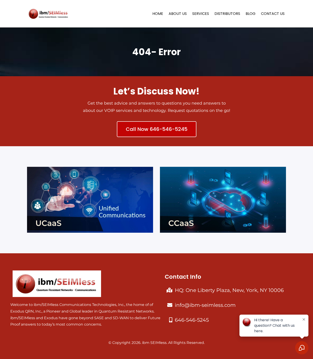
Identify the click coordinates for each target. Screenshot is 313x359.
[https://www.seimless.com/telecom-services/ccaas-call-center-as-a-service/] (223, 200)
